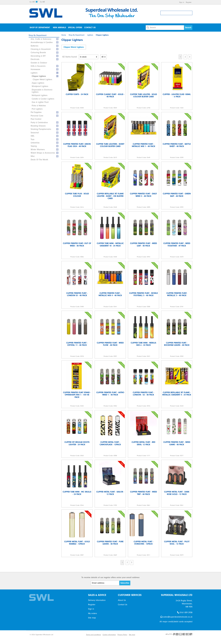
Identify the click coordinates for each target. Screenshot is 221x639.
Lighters (34, 73)
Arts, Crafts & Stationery (41, 39)
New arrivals (59, 27)
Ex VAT (42, 2)
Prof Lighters (37, 109)
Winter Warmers (38, 149)
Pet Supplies (36, 112)
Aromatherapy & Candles (42, 42)
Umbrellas (35, 143)
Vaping (34, 146)
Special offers (75, 27)
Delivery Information (97, 600)
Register (188, 2)
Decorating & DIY (38, 56)
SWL (32, 136)
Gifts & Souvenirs (38, 66)
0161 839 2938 (185, 612)
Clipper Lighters (39, 76)
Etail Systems (79, 635)
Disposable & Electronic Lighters (42, 91)
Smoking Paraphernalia (41, 129)
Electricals (35, 59)
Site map (92, 618)
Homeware (35, 69)
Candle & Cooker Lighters (43, 99)
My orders (92, 613)
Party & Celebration (39, 122)
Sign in (181, 2)
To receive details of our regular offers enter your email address (110, 577)
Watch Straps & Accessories (43, 153)
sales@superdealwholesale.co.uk (177, 617)
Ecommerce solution (66, 635)
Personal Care (37, 116)
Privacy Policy (122, 635)
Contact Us (90, 27)
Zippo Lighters (38, 83)
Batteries (34, 46)
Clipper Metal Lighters (42, 79)
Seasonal (35, 132)
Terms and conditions (93, 635)
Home (63, 35)
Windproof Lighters (40, 86)
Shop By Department (40, 27)
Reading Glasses (38, 126)
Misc (33, 156)
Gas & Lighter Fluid (40, 102)
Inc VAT (32, 2)
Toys (32, 139)
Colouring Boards (38, 52)
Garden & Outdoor (39, 63)
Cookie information (109, 635)
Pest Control (36, 119)
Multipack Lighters (39, 95)
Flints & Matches (39, 105)
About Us (122, 600)
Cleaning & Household (41, 49)
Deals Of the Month (39, 159)
